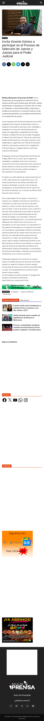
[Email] (28, 64)
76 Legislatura (14, 292)
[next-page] (6, 335)
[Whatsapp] (22, 286)
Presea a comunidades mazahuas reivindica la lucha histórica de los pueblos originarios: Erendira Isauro (27, 327)
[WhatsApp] (13, 64)
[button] (3, 2)
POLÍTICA (9, 7)
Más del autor (24, 300)
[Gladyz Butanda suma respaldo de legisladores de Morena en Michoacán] (7, 317)
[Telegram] (18, 64)
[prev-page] (3, 335)
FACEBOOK (6, 466)
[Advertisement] (22, 81)
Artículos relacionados (10, 300)
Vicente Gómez (7, 294)
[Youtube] (33, 706)
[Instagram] (16, 706)
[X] (9, 64)
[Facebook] (4, 64)
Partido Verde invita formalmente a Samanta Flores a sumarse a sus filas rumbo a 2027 (27, 308)
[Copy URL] (23, 64)
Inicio (3, 7)
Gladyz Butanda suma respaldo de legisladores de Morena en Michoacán (26, 317)
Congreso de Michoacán (27, 292)
